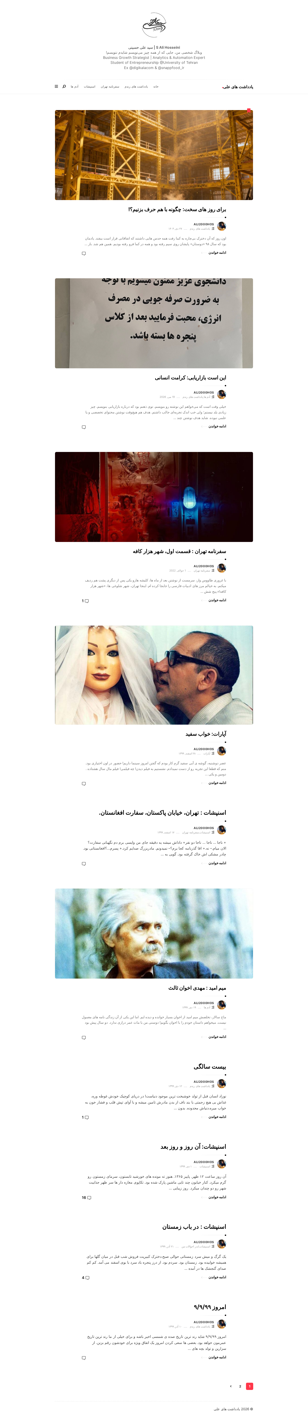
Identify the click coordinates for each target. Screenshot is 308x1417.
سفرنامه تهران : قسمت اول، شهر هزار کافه (179, 551)
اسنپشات (89, 86)
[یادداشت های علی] (154, 25)
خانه (156, 86)
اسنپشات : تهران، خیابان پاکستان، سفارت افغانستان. (162, 812)
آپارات (206, 753)
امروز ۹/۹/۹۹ (210, 1306)
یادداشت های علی (238, 86)
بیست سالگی (210, 1066)
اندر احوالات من (190, 1246)
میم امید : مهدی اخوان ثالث (197, 988)
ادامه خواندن (217, 252)
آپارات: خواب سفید (206, 734)
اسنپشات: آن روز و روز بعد (193, 1146)
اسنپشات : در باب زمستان (194, 1226)
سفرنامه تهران (110, 86)
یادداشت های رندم (136, 86)
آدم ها (74, 86)
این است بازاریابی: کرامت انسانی (190, 377)
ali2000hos (204, 224)
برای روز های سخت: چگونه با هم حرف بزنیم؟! (177, 209)
